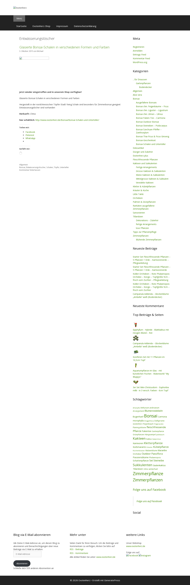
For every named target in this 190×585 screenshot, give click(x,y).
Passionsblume (141, 457)
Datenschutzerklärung (85, 26)
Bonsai (22, 167)
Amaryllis (136, 408)
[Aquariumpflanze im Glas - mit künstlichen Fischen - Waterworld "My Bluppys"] (136, 367)
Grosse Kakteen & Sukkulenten (151, 171)
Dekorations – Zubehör (147, 220)
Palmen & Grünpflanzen (144, 201)
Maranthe (162, 450)
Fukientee (146, 431)
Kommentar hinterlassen (29, 170)
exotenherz (137, 424)
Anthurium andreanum (149, 407)
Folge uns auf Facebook (149, 490)
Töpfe (56, 167)
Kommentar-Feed (141, 58)
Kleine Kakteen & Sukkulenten (150, 174)
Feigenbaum (148, 424)
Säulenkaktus (159, 465)
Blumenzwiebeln (154, 410)
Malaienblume (151, 450)
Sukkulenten (142, 465)
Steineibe (158, 460)
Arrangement (138, 411)
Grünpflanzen (138, 434)
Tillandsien (138, 216)
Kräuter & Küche (141, 190)
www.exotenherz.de (105, 557)
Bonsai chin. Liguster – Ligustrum (152, 110)
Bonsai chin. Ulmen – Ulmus (149, 114)
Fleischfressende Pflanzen (145, 159)
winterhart (153, 469)
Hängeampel (150, 434)
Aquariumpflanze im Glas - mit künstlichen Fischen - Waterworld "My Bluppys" (151, 373)
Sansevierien (139, 212)
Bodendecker (145, 87)
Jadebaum (160, 435)
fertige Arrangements (146, 224)
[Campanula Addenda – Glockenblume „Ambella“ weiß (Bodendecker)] (136, 340)
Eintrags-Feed (139, 54)
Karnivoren (138, 443)
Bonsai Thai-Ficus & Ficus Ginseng (152, 136)
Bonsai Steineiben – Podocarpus (151, 125)
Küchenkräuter (139, 451)
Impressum (62, 26)
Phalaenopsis (155, 457)
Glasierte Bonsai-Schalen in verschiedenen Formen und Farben (64, 47)
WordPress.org (140, 62)
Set (151, 460)
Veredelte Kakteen (144, 182)
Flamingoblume (139, 427)
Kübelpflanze (161, 447)
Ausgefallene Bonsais (146, 102)
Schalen (49, 167)
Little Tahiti (138, 194)
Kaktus (149, 439)
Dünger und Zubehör (143, 151)
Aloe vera (137, 94)
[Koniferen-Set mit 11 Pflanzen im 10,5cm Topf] (136, 353)
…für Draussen (140, 79)
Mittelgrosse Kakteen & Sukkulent (152, 178)
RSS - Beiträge (77, 549)
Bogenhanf (138, 416)
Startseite (21, 26)
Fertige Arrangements (146, 167)
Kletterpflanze (153, 443)
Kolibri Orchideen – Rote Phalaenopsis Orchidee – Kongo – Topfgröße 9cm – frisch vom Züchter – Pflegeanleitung (151, 276)
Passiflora (157, 453)
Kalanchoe (156, 439)
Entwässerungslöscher (36, 167)
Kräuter (150, 447)
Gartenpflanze (158, 431)
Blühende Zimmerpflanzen (148, 239)
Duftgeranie (159, 421)
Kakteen (139, 438)
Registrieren (138, 46)
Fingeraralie (158, 424)
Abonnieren (21, 563)
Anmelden (137, 50)
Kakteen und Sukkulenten (145, 163)
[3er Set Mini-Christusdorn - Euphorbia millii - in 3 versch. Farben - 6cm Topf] (136, 384)
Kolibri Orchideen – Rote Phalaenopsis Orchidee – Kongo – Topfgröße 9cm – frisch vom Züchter (151, 286)
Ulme (146, 469)
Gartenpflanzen (143, 83)
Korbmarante (139, 447)
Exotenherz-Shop (41, 26)
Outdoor (146, 453)
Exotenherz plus (140, 155)
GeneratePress (112, 580)
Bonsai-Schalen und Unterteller (151, 144)
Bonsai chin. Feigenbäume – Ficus (152, 106)
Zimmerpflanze (148, 473)
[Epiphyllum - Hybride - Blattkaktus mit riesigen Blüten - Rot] (136, 326)
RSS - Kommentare (79, 553)
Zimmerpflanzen (141, 235)
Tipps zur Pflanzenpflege (144, 231)
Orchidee (137, 454)
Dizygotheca (149, 421)
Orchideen (138, 198)
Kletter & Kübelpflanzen (144, 186)
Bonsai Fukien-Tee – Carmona (150, 117)
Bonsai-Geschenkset (146, 140)
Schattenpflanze (141, 460)
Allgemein (23, 164)
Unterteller (64, 167)
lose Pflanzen (142, 228)
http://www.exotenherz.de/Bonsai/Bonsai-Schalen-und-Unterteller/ (67, 120)
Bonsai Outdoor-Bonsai (147, 121)
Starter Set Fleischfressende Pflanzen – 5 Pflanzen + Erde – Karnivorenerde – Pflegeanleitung (151, 259)
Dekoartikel (138, 148)
